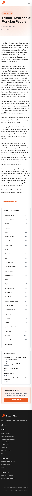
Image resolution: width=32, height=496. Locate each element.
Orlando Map (5, 442)
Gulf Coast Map (5, 445)
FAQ (2, 453)
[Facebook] (2, 425)
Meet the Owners (6, 450)
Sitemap (3, 467)
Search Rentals (5, 433)
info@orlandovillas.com (8, 478)
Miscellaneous (7, 13)
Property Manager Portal (8, 461)
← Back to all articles (9, 202)
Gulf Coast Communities (8, 439)
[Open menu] (29, 3)
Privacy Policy (5, 464)
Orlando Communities (7, 436)
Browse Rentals (16, 400)
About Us (4, 447)
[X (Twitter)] (5, 425)
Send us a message (7, 475)
